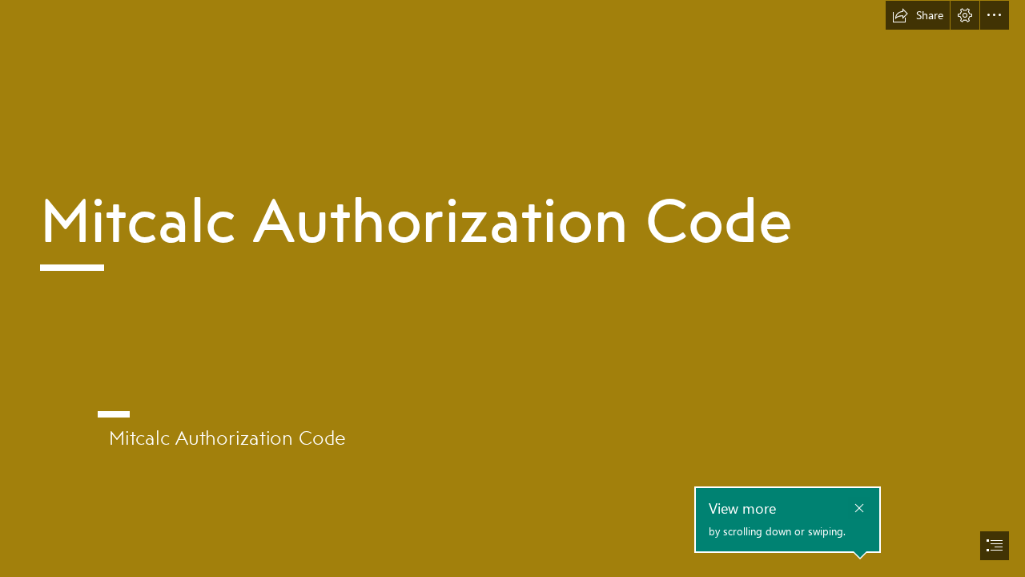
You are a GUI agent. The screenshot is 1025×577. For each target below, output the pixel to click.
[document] (512, 288)
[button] (918, 15)
